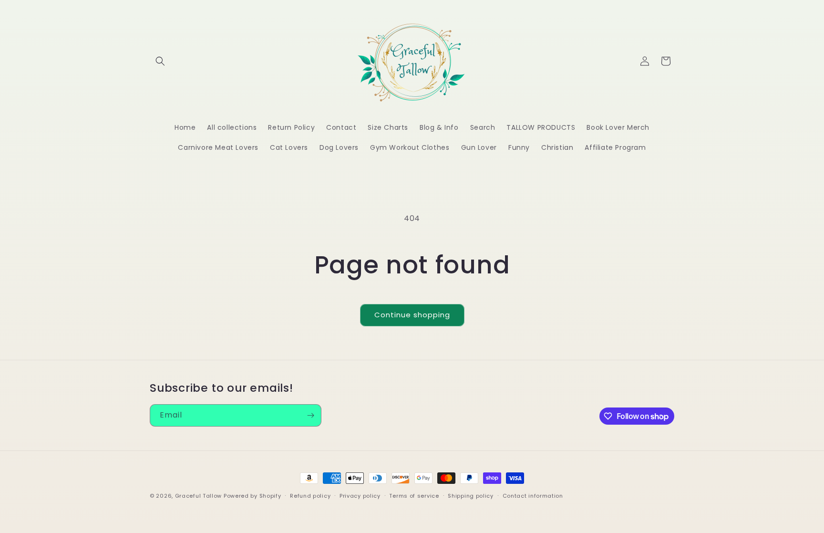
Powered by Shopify (252, 496)
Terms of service (414, 496)
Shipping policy (471, 496)
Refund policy (310, 496)
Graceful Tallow (198, 496)
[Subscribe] (310, 415)
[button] (160, 61)
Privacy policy (360, 496)
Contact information (533, 496)
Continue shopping (412, 315)
